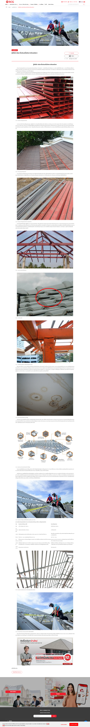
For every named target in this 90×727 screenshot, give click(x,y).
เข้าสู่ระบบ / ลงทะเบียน (73, 1)
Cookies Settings (64, 724)
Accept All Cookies (73, 724)
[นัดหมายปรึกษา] (13, 690)
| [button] (7, 7)
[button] (6, 7)
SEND (54, 716)
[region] (45, 724)
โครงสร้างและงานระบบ (17, 672)
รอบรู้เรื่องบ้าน (14, 50)
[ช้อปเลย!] (58, 692)
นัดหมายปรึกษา (13, 691)
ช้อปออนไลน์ (65, 1)
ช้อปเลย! (58, 694)
